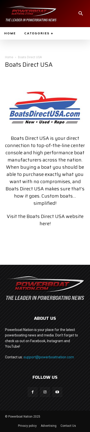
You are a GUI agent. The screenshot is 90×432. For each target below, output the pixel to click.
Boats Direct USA (45, 216)
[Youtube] (57, 392)
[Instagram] (45, 392)
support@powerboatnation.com (49, 357)
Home (9, 57)
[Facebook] (33, 392)
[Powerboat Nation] (31, 13)
